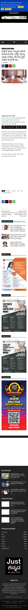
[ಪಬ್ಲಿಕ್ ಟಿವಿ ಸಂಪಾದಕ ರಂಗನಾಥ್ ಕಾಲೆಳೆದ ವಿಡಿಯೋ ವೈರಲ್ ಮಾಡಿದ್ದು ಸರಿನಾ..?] (5, 504)
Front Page (8, 46)
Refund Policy (22, 601)
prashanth (5, 62)
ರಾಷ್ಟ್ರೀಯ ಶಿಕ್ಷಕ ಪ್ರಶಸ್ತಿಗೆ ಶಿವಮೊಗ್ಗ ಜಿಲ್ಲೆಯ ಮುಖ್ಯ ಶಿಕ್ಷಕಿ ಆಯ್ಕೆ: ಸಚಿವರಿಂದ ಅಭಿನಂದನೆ (17, 244)
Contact (20, 602)
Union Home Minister (6, 192)
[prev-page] (3, 250)
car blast (13, 190)
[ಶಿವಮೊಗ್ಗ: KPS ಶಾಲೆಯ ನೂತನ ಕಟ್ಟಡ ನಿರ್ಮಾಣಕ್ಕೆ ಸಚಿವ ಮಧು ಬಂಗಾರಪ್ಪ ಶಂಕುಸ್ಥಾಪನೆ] (5, 236)
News (8, 48)
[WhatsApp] (13, 66)
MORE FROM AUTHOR (19, 221)
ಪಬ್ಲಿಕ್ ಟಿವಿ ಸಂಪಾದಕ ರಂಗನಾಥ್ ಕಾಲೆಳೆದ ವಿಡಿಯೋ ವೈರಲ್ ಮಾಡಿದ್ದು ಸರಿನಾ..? (18, 504)
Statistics (15, 602)
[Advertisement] (14, 32)
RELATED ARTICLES (7, 221)
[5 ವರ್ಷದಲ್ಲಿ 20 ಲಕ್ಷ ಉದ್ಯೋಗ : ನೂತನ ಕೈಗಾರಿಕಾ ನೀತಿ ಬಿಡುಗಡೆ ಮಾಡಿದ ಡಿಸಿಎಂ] (5, 484)
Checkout (8, 9)
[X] (6, 66)
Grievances (8, 602)
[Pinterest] (10, 66)
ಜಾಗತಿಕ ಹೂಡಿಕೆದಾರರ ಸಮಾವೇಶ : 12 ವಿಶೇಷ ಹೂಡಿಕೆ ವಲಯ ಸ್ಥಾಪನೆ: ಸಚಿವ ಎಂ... (18, 491)
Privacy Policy (15, 601)
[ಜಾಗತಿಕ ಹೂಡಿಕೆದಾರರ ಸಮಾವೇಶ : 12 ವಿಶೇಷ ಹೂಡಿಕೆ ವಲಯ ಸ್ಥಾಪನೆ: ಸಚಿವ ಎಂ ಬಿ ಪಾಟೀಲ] (5, 491)
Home (3, 46)
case (18, 190)
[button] (25, 2)
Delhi (22, 190)
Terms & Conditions (6, 601)
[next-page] (5, 250)
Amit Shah (8, 190)
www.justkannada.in (8, 118)
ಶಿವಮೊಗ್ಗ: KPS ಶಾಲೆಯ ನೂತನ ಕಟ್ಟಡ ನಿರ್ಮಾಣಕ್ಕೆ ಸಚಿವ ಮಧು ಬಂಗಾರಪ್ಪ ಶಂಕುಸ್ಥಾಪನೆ (18, 236)
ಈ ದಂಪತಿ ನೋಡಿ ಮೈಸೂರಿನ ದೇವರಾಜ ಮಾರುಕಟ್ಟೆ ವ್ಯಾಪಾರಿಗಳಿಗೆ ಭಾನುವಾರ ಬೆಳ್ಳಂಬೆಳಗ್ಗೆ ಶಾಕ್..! (18, 511)
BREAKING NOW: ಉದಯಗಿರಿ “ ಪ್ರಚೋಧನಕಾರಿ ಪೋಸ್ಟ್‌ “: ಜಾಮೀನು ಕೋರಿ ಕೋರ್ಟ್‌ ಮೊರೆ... (18, 476)
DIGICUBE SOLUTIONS (17, 607)
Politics (12, 48)
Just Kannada (21, 605)
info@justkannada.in (17, 597)
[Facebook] (3, 66)
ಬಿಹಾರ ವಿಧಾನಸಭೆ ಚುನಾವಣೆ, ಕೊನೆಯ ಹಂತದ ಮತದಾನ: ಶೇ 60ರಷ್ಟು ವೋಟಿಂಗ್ (8, 213)
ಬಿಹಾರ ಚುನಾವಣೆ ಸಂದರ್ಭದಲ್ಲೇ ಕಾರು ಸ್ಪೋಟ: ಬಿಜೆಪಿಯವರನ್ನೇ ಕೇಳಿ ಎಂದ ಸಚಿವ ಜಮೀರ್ (20, 213)
